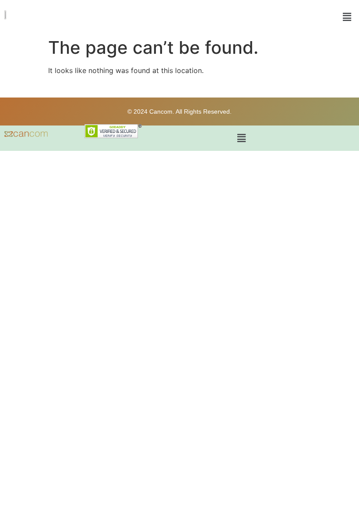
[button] (347, 17)
